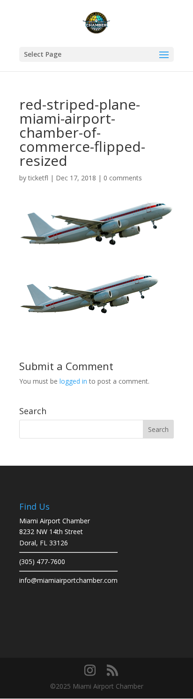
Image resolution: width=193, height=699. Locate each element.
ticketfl (38, 177)
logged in (73, 381)
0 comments (123, 177)
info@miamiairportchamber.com (68, 580)
